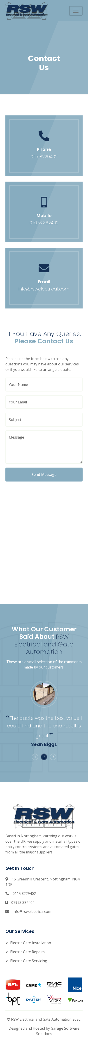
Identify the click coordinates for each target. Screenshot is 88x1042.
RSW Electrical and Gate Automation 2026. (46, 1019)
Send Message (44, 474)
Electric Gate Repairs (27, 951)
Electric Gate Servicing (28, 960)
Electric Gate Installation (30, 942)
